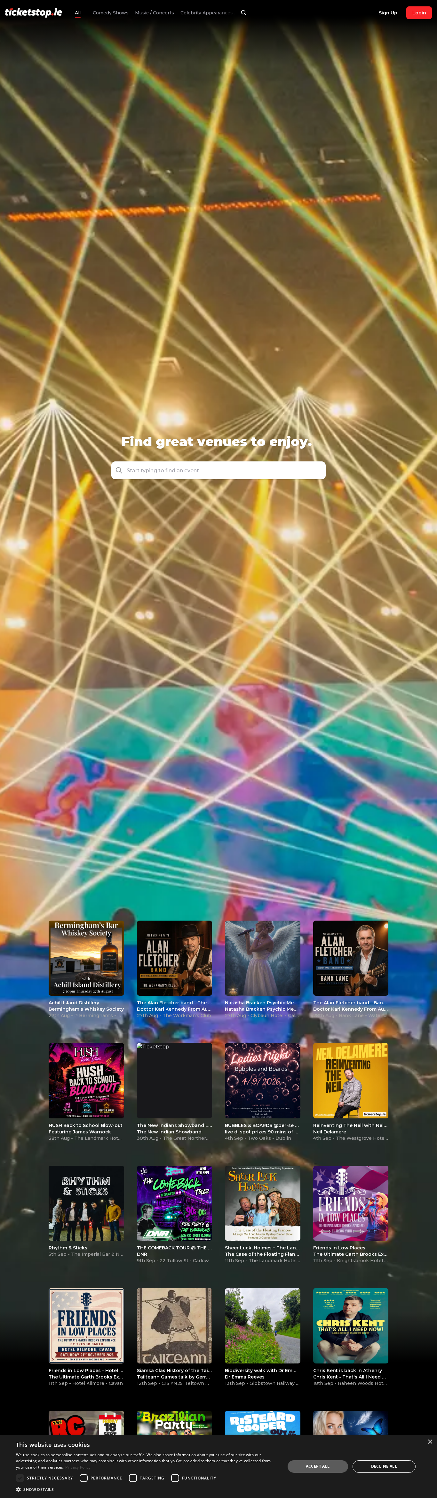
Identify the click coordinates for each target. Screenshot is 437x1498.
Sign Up (388, 13)
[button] (318, 470)
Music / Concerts (95, 13)
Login (419, 13)
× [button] (429, 1442)
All (78, 13)
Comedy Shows (233, 13)
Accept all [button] (318, 1466)
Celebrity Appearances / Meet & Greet (165, 13)
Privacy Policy (78, 1467)
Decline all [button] (384, 1466)
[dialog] (218, 1466)
